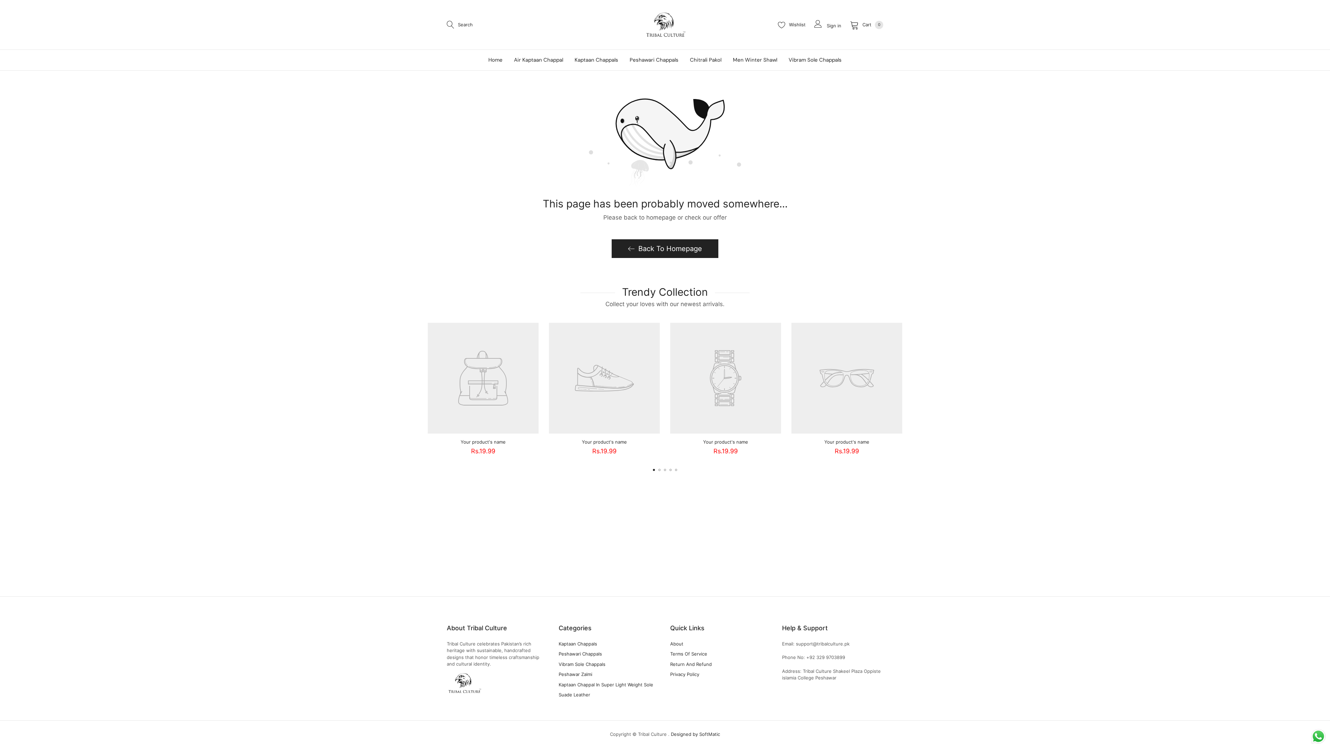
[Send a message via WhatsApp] (1318, 736)
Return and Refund (691, 664)
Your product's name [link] (483, 442)
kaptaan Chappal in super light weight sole (606, 684)
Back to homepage (670, 248)
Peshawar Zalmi (575, 674)
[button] (654, 470)
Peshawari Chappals (580, 654)
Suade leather (574, 694)
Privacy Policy (684, 674)
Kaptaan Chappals (578, 644)
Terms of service (688, 654)
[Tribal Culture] (665, 24)
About (676, 644)
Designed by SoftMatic (695, 734)
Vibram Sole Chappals (582, 664)
